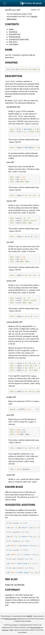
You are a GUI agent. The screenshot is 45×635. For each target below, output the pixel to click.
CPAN (18, 10)
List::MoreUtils (19, 584)
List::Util (8, 9)
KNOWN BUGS (14, 37)
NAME (11, 29)
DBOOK (29, 616)
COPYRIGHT (14, 44)
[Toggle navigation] (4, 3)
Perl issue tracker (35, 627)
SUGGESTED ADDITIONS (19, 39)
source (14, 10)
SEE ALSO (13, 42)
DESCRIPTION (14, 34)
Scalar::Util (9, 584)
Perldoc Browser (33, 3)
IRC (11, 630)
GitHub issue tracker (11, 619)
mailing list (5, 630)
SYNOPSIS (13, 32)
